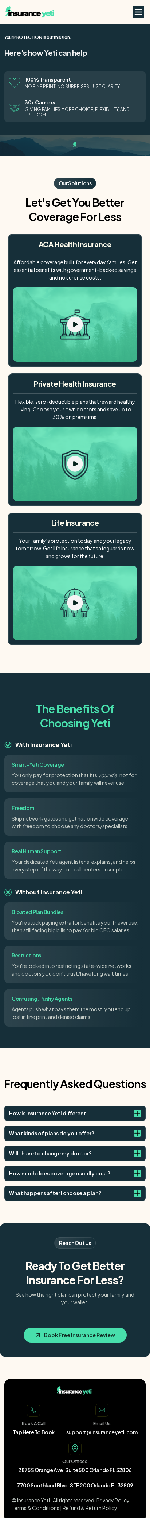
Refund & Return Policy (90, 1508)
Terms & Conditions (35, 1508)
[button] (138, 12)
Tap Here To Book (34, 1432)
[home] (22, 12)
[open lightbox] (75, 324)
